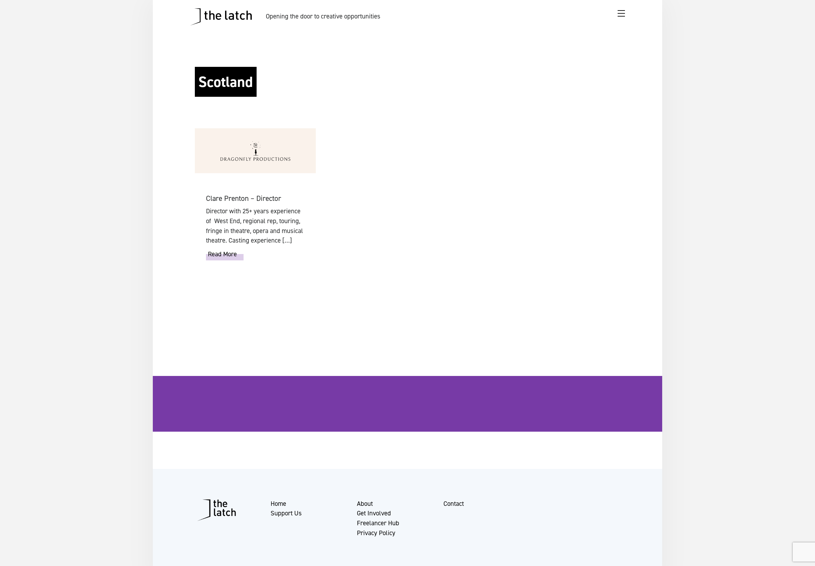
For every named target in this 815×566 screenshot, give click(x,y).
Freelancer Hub (378, 523)
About (365, 503)
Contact (453, 503)
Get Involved (374, 513)
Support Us (286, 513)
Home (278, 503)
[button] (10, 558)
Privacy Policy (376, 532)
